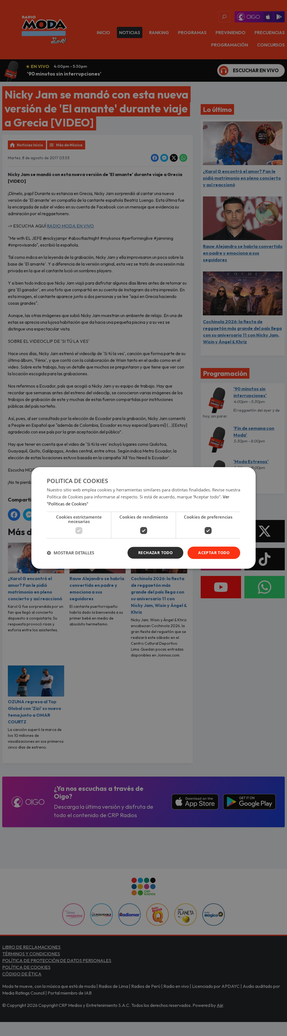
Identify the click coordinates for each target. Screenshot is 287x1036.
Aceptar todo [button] (214, 552)
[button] (70, 553)
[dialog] (143, 518)
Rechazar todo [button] (155, 552)
